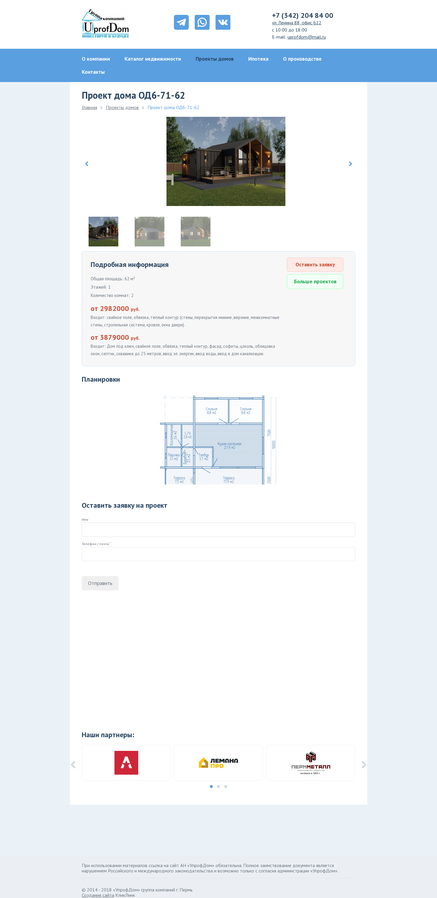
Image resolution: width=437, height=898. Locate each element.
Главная (89, 107)
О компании (96, 58)
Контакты (93, 71)
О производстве (302, 58)
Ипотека (258, 58)
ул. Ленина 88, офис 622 (296, 23)
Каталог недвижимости (153, 58)
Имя (85, 519)
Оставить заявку (315, 264)
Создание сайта (98, 895)
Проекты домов (215, 58)
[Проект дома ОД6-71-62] (225, 204)
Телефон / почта (96, 544)
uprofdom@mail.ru (306, 37)
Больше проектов (315, 281)
